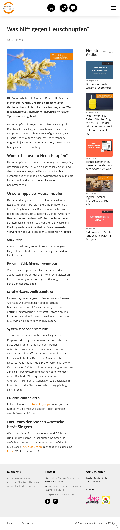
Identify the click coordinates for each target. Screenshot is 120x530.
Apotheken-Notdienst (18, 478)
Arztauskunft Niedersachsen (22, 486)
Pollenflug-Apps (41, 404)
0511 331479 (56, 486)
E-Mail (10, 451)
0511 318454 (73, 486)
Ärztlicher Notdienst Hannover (23, 482)
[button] (64, 8)
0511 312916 (56, 489)
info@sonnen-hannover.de (59, 494)
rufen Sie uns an (32, 447)
